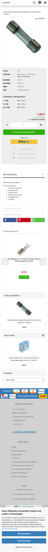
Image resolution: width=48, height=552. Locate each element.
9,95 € (24, 365)
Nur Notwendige (24, 541)
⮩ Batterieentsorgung (18, 451)
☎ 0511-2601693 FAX (20, 413)
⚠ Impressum (17, 424)
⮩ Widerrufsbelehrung (19, 473)
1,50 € (24, 327)
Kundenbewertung (12, 214)
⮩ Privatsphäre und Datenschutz (22, 465)
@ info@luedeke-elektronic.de (22, 417)
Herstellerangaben (12, 208)
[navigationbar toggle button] (45, 2)
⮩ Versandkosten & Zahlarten (21, 469)
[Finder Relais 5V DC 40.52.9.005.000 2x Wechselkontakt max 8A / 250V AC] (24, 347)
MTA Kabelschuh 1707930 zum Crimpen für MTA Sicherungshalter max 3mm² (24, 260)
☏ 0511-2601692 (18, 409)
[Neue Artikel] (43, 335)
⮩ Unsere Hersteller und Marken (24, 499)
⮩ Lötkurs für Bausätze (24, 490)
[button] (7, 125)
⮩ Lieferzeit (15, 458)
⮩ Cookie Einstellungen (19, 476)
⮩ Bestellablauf (16, 454)
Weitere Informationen (24, 547)
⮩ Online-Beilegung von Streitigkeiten (24, 462)
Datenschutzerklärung (9, 529)
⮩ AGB (13, 447)
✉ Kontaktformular (18, 420)
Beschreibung (10, 174)
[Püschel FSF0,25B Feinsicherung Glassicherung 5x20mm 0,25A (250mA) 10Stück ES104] (23, 36)
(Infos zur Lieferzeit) (23, 76)
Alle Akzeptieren (24, 534)
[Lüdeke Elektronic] (5, 2)
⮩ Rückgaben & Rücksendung (24, 494)
